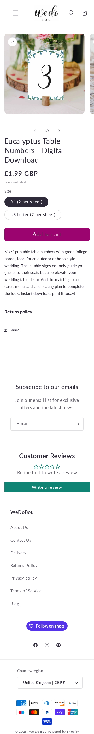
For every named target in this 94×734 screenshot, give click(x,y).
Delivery (18, 552)
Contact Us (20, 540)
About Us (19, 527)
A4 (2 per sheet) (26, 201)
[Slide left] (35, 130)
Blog (14, 603)
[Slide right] (59, 130)
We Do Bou (38, 731)
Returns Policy (23, 565)
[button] (11, 13)
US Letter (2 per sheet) (32, 214)
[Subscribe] (77, 424)
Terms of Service (26, 590)
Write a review (47, 487)
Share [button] (15, 329)
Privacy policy (23, 578)
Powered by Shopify (63, 731)
